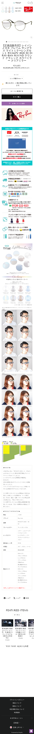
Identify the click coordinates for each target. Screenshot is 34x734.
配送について (17, 706)
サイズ (16, 74)
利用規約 (17, 712)
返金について (17, 703)
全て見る (17, 614)
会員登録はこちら (16, 718)
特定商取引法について (17, 709)
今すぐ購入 (17, 97)
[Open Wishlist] (31, 731)
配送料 (8, 68)
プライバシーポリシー (17, 700)
